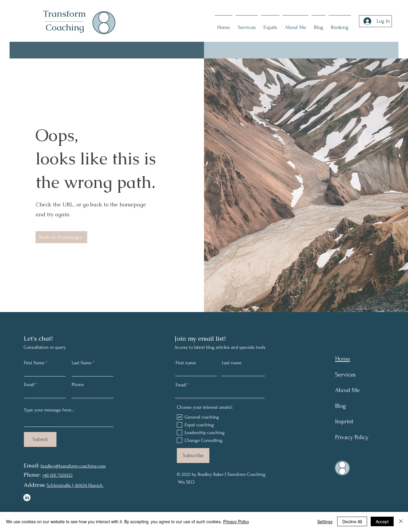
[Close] (400, 521)
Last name (232, 362)
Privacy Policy (236, 521)
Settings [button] (324, 521)
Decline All (352, 521)
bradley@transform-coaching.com (73, 466)
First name (186, 362)
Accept (382, 521)
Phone (78, 384)
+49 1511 (49, 475)
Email (29, 384)
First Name (34, 362)
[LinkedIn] (26, 497)
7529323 (64, 475)
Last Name (82, 362)
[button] (339, 24)
